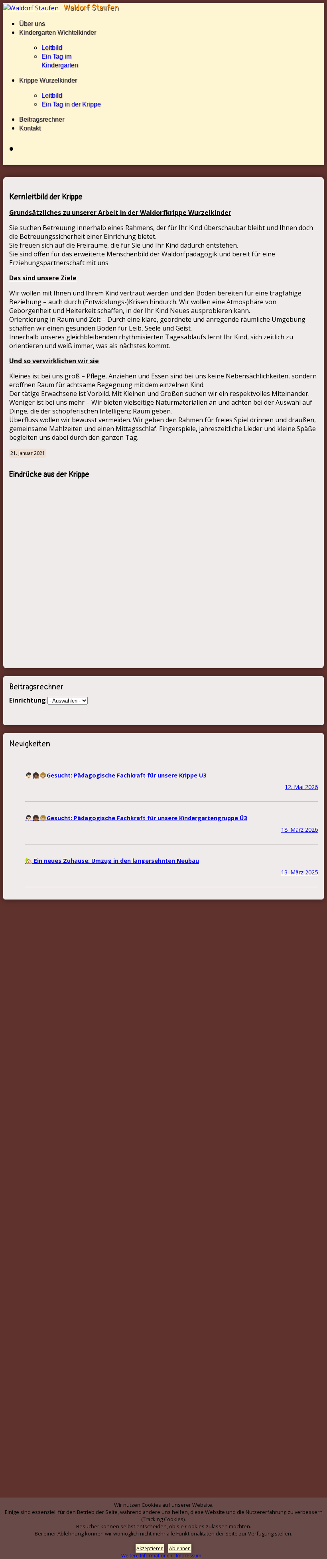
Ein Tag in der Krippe (71, 104)
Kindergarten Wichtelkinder (57, 32)
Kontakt (30, 128)
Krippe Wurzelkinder (48, 80)
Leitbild (51, 47)
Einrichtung (27, 700)
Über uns (32, 23)
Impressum (188, 1555)
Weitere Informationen (146, 1555)
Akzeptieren (150, 1548)
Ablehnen (180, 1548)
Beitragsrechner (41, 119)
